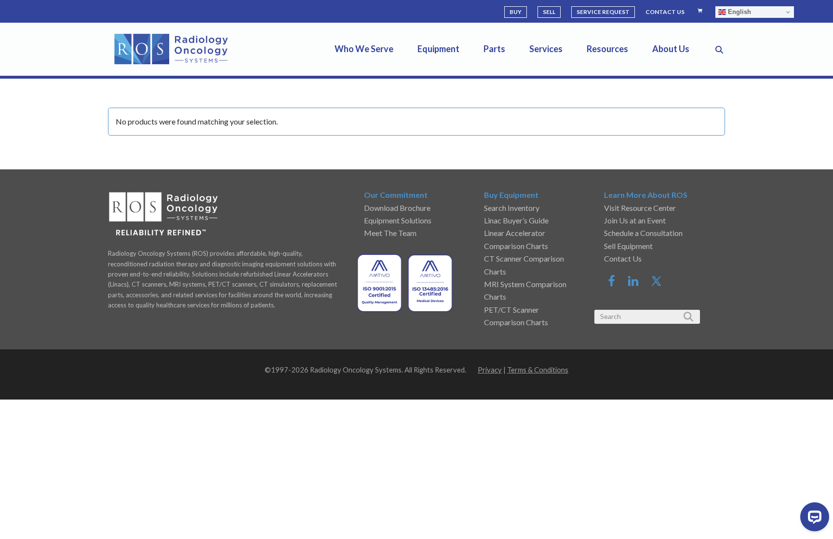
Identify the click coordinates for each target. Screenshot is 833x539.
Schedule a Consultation (643, 232)
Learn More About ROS (645, 194)
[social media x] (656, 283)
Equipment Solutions (397, 220)
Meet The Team (390, 232)
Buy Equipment (511, 194)
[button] (719, 49)
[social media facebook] (616, 283)
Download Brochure (397, 207)
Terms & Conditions (537, 369)
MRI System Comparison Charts (525, 290)
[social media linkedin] (638, 283)
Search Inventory (511, 207)
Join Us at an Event (635, 220)
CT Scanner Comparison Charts (524, 265)
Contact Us (623, 258)
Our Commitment (396, 194)
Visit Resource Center (640, 207)
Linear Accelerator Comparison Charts (516, 239)
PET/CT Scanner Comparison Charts (516, 316)
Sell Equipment (628, 245)
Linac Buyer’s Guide (516, 220)
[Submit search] (687, 316)
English (738, 11)
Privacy (490, 369)
